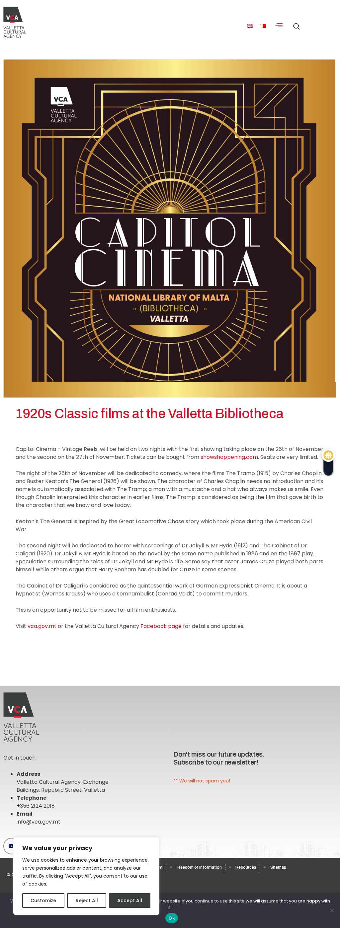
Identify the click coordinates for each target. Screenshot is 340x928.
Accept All (129, 900)
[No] (331, 910)
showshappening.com (229, 457)
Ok (172, 918)
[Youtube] (11, 846)
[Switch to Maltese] (262, 25)
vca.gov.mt (42, 626)
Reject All (87, 900)
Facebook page (161, 626)
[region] (86, 876)
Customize (43, 900)
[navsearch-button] (295, 23)
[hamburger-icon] (279, 26)
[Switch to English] (250, 25)
